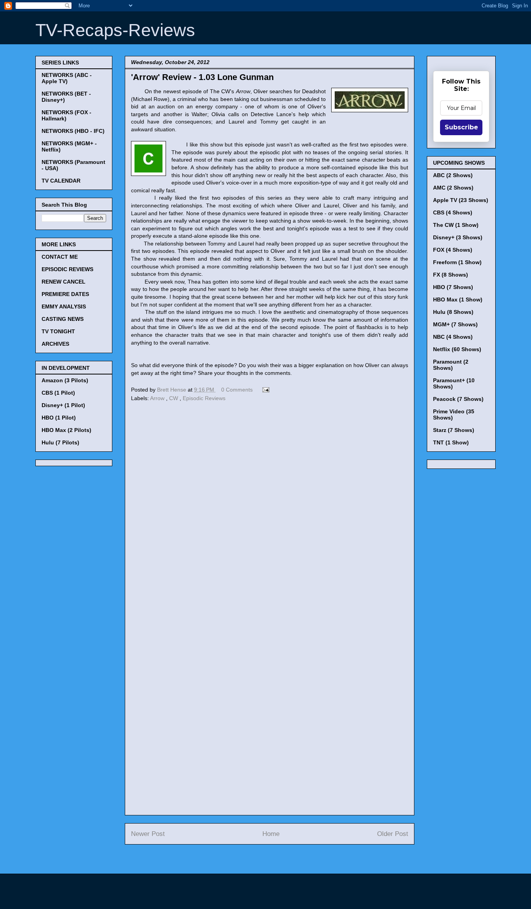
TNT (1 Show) (451, 442)
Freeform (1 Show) (457, 262)
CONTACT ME (60, 257)
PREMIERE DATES (65, 294)
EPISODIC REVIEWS (67, 269)
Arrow (158, 398)
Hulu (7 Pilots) (60, 442)
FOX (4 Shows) (452, 250)
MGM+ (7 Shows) (455, 324)
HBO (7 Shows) (453, 287)
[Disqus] (269, 510)
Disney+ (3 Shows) (457, 237)
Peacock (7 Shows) (458, 399)
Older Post (392, 834)
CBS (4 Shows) (452, 212)
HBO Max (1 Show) (457, 299)
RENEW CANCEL (64, 282)
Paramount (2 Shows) (450, 365)
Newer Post (148, 834)
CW (174, 398)
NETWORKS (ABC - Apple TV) (67, 78)
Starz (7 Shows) (453, 430)
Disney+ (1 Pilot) (63, 405)
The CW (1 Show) (456, 225)
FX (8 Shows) (450, 275)
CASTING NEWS (63, 319)
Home (270, 834)
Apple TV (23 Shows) (460, 200)
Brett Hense (172, 390)
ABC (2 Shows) (453, 175)
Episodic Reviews (204, 398)
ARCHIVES (55, 344)
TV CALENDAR (61, 181)
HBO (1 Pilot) (59, 417)
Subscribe (461, 127)
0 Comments (237, 390)
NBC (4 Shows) (453, 337)
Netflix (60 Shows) (457, 349)
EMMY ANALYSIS (64, 306)
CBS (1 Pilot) (58, 393)
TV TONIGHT (58, 331)
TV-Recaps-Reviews (115, 30)
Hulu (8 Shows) (453, 312)
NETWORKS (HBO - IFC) (73, 131)
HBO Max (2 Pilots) (66, 430)
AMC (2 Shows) (453, 188)
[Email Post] (264, 390)
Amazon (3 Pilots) (65, 380)
